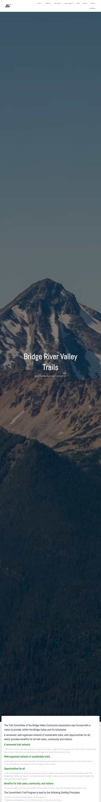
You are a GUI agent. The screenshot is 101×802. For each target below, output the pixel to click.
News (78, 3)
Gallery (85, 3)
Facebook (92, 8)
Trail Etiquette (69, 3)
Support (47, 3)
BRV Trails (57, 3)
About (39, 3)
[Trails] (8, 5)
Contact (92, 3)
